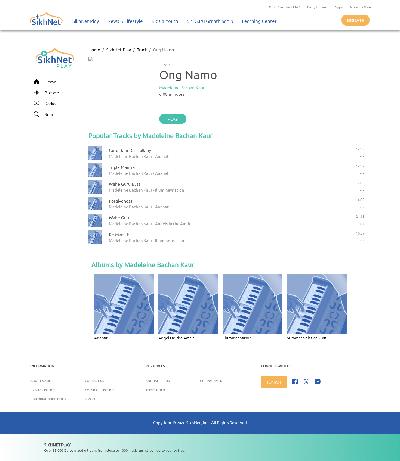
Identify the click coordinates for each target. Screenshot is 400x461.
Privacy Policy (42, 390)
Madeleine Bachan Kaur (182, 87)
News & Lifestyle (125, 21)
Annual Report (159, 380)
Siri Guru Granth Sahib (210, 21)
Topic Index (155, 390)
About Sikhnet (42, 380)
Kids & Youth (165, 21)
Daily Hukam (317, 7)
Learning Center (259, 21)
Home (94, 49)
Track (142, 49)
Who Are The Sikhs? (284, 7)
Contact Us (94, 380)
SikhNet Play (85, 21)
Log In (90, 399)
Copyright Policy (99, 390)
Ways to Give (360, 7)
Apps (338, 7)
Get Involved (211, 380)
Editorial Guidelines (48, 399)
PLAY (173, 119)
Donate (355, 20)
